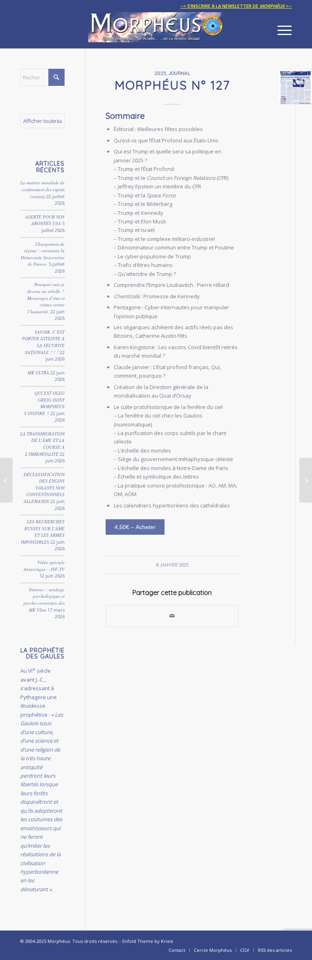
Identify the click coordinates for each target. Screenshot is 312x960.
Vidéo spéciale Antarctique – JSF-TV (44, 565)
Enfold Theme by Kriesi (147, 941)
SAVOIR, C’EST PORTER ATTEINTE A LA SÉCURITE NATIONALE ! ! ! (43, 342)
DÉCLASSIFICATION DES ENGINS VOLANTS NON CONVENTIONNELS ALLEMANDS (44, 487)
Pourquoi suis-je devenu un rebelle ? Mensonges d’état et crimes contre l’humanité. (46, 297)
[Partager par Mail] (172, 615)
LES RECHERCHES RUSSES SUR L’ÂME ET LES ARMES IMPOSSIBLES (43, 531)
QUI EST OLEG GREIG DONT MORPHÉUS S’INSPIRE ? (44, 403)
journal (179, 73)
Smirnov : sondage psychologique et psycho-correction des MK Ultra (44, 599)
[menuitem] (234, 6)
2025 (160, 73)
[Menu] (280, 30)
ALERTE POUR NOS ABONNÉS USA (45, 220)
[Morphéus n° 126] (6, 480)
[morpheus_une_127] (295, 87)
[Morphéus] (156, 30)
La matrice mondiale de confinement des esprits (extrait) (42, 189)
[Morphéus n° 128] (305, 480)
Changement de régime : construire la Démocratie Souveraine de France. (43, 254)
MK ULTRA (38, 373)
